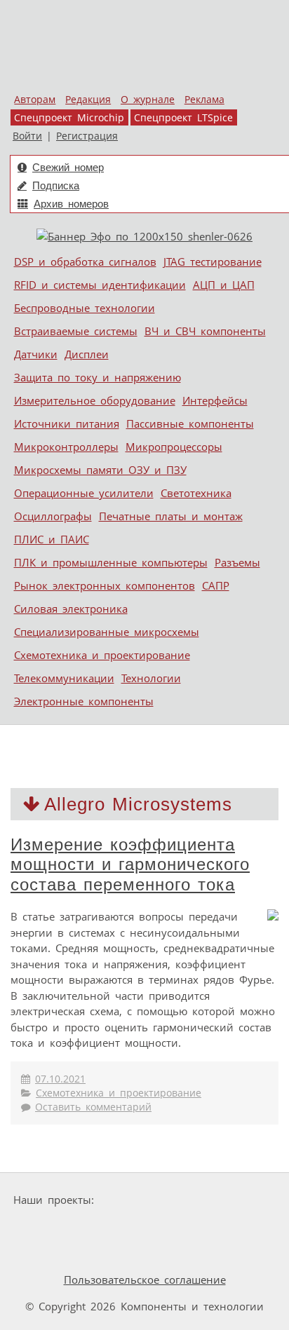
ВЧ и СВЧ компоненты (205, 331)
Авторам (34, 99)
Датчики (36, 354)
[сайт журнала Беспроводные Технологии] (206, 1226)
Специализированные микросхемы (106, 632)
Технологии (151, 678)
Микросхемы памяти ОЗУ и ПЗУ (100, 470)
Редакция (88, 99)
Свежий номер (68, 167)
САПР (215, 585)
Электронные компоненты (84, 701)
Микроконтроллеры (66, 447)
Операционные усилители (84, 493)
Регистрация (87, 136)
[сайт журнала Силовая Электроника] (143, 1200)
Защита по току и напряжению (97, 377)
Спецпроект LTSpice (183, 117)
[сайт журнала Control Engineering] (50, 1253)
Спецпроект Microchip (69, 117)
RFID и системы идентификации (100, 285)
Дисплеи (87, 354)
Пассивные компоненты (190, 423)
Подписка (55, 185)
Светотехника (196, 493)
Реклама (204, 99)
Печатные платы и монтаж (171, 516)
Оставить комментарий (93, 1107)
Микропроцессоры (174, 447)
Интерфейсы (215, 400)
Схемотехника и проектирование (102, 655)
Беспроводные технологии (84, 308)
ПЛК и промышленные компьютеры (111, 562)
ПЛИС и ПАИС (51, 539)
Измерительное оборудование (94, 400)
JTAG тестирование (212, 262)
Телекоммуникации (64, 678)
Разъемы (237, 562)
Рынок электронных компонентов (104, 585)
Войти (27, 136)
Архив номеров (71, 203)
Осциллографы (53, 516)
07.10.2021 (60, 1079)
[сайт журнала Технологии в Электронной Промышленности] (234, 1200)
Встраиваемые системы (75, 331)
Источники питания (66, 423)
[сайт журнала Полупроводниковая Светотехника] (94, 1226)
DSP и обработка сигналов (85, 262)
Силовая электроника (71, 609)
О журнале (148, 99)
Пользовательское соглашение (145, 1280)
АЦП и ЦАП (224, 285)
